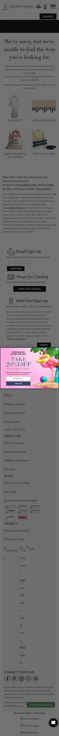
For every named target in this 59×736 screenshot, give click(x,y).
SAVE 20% (18, 383)
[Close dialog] (57, 349)
